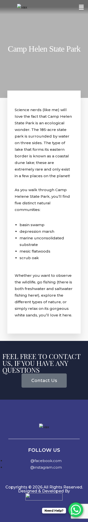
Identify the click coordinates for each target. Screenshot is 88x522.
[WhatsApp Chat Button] (75, 509)
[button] (81, 7)
